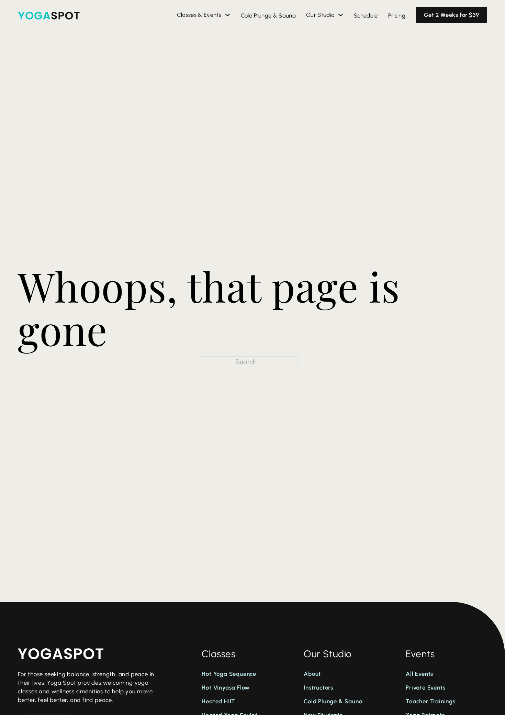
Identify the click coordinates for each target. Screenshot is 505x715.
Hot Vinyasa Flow (226, 687)
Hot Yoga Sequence (229, 673)
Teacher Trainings (431, 701)
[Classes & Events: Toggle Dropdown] (228, 15)
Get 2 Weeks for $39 (451, 14)
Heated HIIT (218, 701)
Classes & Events (199, 14)
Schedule (366, 15)
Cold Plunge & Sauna (268, 15)
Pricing (396, 15)
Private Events (425, 687)
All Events (419, 673)
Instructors (318, 687)
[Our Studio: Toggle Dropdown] (341, 15)
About (312, 673)
